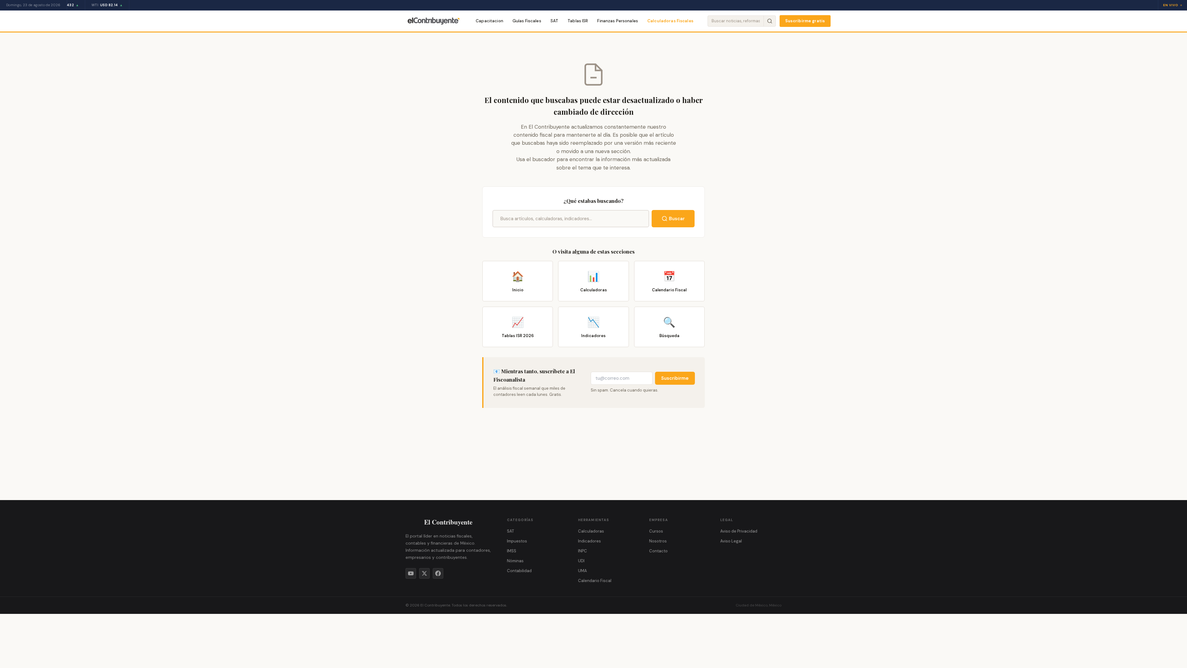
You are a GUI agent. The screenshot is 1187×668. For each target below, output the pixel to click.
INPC (582, 551)
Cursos (656, 531)
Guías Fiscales (527, 21)
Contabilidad (519, 570)
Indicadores (589, 541)
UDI (581, 560)
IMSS (511, 551)
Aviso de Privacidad (738, 531)
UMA (582, 570)
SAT (554, 21)
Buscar (677, 219)
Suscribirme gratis (805, 21)
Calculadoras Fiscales (670, 21)
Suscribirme (675, 378)
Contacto (658, 551)
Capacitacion (489, 21)
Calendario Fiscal (594, 580)
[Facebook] (438, 573)
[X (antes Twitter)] (424, 573)
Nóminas (515, 560)
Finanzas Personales (617, 21)
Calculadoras (591, 531)
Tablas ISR (578, 21)
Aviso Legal (731, 541)
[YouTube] (411, 573)
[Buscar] (770, 21)
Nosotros (658, 541)
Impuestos (517, 541)
